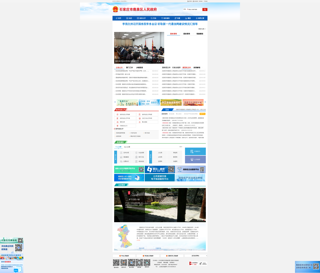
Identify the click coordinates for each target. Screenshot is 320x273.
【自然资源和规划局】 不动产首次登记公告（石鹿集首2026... (133, 81)
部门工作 (129, 67)
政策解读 (197, 67)
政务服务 (167, 18)
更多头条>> (202, 29)
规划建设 (126, 157)
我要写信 (202, 113)
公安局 (160, 157)
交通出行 (126, 161)
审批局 (175, 152)
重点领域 (144, 122)
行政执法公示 (123, 125)
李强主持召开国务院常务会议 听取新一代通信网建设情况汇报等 (160, 23)
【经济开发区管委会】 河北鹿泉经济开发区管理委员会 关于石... (134, 87)
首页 (119, 18)
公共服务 (197, 159)
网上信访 (178, 114)
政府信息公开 (121, 110)
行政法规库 (176, 67)
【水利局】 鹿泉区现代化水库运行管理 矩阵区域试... (130, 94)
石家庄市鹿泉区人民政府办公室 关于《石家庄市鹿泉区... (179, 94)
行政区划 (158, 248)
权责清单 (118, 136)
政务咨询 (165, 114)
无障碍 (190, 1)
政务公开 (143, 18)
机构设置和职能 (120, 133)
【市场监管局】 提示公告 (122, 74)
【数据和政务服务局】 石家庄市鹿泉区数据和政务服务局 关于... (134, 77)
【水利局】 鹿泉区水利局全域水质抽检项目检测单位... (131, 84)
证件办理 (126, 152)
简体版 (206, 1)
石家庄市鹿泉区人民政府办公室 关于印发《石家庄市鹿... (179, 84)
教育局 (175, 157)
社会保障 (141, 152)
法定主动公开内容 (147, 118)
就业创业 (141, 161)
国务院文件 (166, 67)
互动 (154, 18)
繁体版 (200, 1)
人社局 (160, 152)
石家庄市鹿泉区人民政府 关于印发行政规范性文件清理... (179, 81)
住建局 (175, 161)
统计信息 (147, 133)
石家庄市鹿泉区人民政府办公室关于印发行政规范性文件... (179, 71)
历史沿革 (141, 248)
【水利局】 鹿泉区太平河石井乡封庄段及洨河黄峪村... (131, 91)
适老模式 (196, 1)
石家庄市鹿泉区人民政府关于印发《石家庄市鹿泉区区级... (179, 77)
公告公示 (119, 67)
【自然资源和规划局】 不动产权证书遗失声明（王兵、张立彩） (134, 71)
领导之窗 (201, 18)
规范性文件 (186, 67)
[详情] (138, 240)
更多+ (181, 146)
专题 (178, 18)
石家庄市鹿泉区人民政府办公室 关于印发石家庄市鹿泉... (179, 87)
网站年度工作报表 (135, 136)
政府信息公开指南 (125, 114)
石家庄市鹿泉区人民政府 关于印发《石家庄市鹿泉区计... (179, 91)
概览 (189, 18)
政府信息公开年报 (125, 118)
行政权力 (197, 151)
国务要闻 (173, 34)
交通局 (160, 161)
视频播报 (199, 34)
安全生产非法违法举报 (191, 114)
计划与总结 (133, 133)
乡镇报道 (139, 67)
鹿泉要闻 (186, 34)
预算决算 (122, 122)
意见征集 (171, 114)
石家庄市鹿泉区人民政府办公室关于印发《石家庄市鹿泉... (179, 74)
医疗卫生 (141, 157)
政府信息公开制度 (147, 114)
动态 (130, 18)
